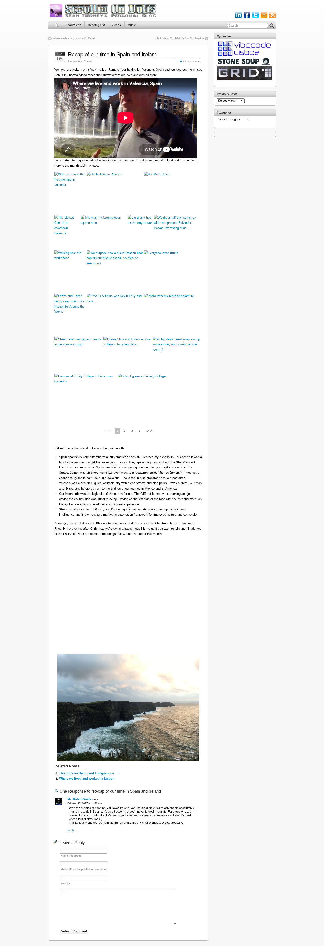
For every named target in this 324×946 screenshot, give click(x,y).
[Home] (56, 25)
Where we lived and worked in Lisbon (86, 778)
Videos (116, 25)
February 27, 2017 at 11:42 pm (84, 803)
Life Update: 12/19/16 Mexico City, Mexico (179, 38)
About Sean (73, 25)
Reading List (96, 25)
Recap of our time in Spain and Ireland (112, 54)
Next (149, 431)
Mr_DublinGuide (79, 799)
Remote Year (75, 61)
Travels (88, 61)
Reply (70, 830)
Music (132, 25)
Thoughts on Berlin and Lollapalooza (86, 773)
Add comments (191, 61)
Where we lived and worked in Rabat (74, 38)
